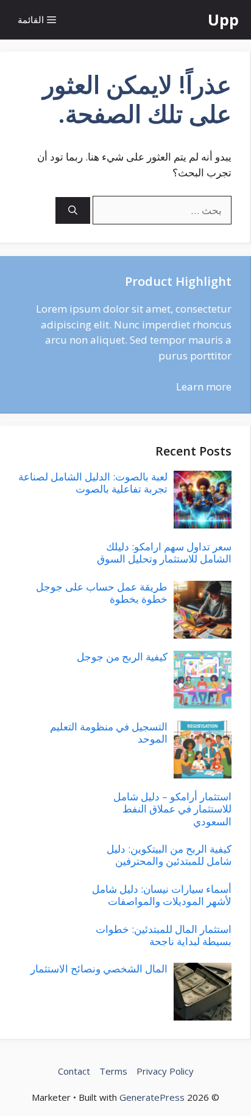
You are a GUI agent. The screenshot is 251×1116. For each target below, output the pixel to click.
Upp (223, 19)
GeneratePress (152, 1097)
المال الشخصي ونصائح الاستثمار (99, 969)
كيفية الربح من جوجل (122, 657)
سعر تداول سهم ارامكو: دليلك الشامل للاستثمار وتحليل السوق (164, 552)
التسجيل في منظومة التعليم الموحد (109, 732)
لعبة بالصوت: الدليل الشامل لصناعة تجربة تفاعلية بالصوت (93, 483)
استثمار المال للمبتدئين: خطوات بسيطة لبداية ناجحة (164, 935)
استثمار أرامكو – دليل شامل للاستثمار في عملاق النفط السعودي (172, 808)
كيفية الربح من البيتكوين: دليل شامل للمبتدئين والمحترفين (169, 855)
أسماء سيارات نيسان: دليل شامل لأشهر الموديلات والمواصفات (162, 895)
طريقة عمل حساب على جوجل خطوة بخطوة (102, 593)
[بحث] (72, 210)
